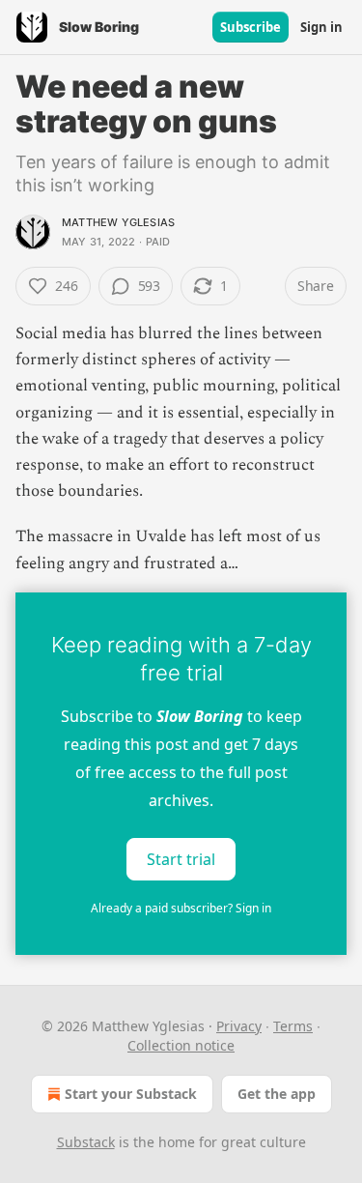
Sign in (321, 27)
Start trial (181, 858)
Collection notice (181, 1045)
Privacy (239, 1026)
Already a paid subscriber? (181, 908)
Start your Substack (131, 1093)
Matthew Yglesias (118, 222)
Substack (86, 1142)
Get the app (276, 1093)
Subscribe (250, 27)
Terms (293, 1026)
